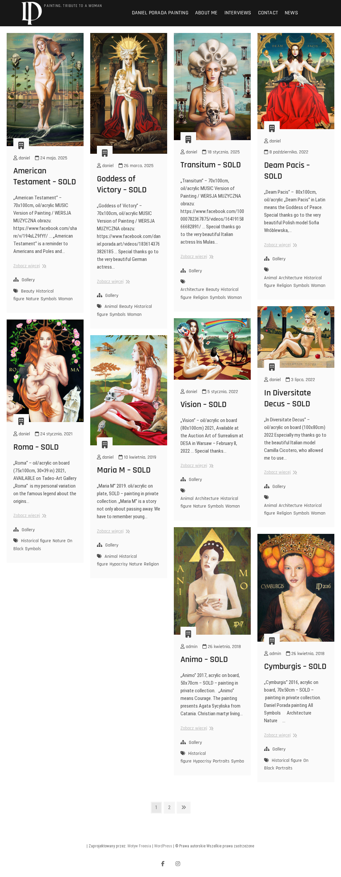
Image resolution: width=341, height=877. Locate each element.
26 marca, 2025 (138, 166)
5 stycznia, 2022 (222, 392)
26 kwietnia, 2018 (223, 647)
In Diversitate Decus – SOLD (287, 398)
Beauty (27, 291)
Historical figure (36, 541)
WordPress (163, 846)
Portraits (221, 761)
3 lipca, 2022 (302, 380)
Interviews (237, 12)
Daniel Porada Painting (160, 12)
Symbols (49, 299)
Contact (268, 12)
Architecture (192, 290)
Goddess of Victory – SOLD (122, 184)
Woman (65, 299)
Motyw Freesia (139, 846)
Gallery (28, 280)
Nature (32, 299)
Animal (111, 307)
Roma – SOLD (36, 447)
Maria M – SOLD (124, 470)
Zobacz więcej (29, 266)
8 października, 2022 (288, 152)
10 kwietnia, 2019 (139, 457)
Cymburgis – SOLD (295, 666)
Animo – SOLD (204, 659)
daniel (23, 158)
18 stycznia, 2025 (223, 152)
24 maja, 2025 (53, 158)
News (291, 12)
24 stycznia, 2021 (56, 434)
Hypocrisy (119, 564)
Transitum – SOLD (210, 164)
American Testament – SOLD (44, 176)
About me (206, 12)
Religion (200, 298)
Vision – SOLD (203, 404)
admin (190, 647)
